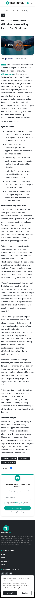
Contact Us (5, 561)
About (3, 558)
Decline (25, 593)
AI (22, 11)
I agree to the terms (17, 503)
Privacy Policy (19, 503)
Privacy (3, 564)
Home (3, 11)
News (9, 11)
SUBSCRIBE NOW (17, 508)
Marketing (16, 11)
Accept (10, 593)
